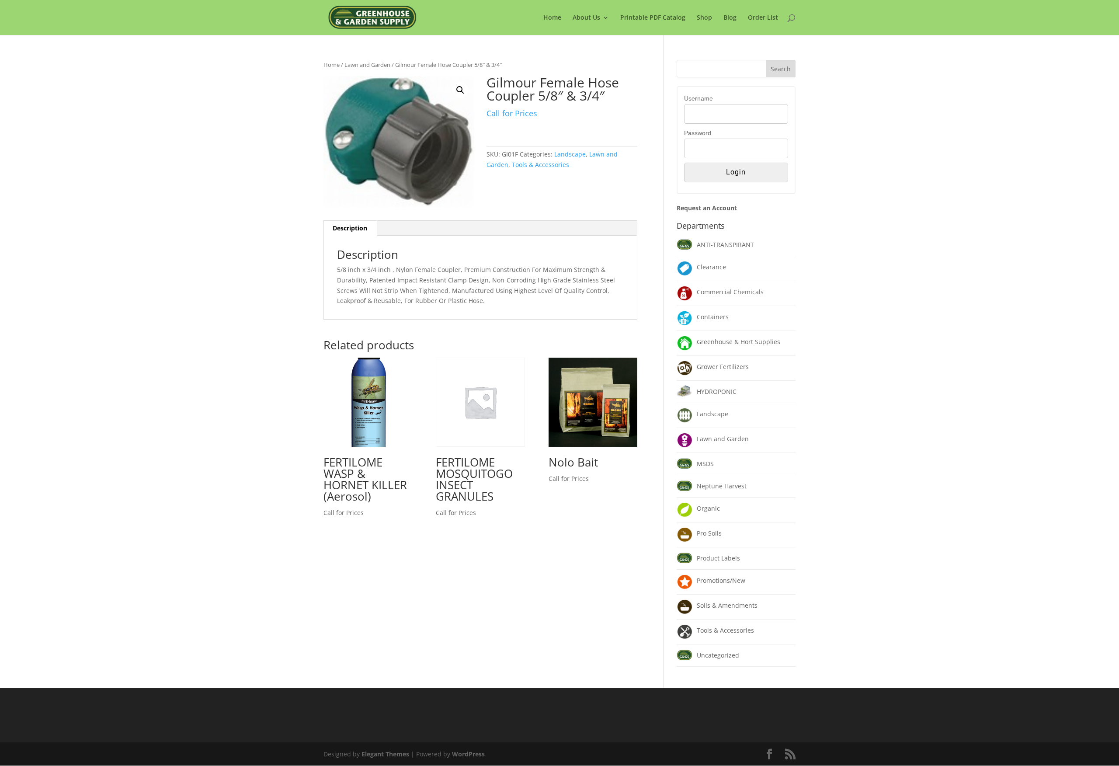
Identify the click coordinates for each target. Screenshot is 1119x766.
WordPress (468, 754)
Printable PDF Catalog (652, 17)
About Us (586, 17)
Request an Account (707, 208)
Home (552, 17)
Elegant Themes (385, 754)
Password (697, 132)
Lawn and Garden (367, 65)
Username (698, 98)
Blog (730, 17)
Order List (763, 17)
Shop (704, 17)
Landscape (570, 154)
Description (350, 228)
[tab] (350, 228)
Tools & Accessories (540, 164)
